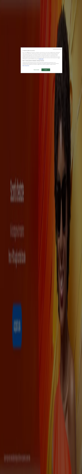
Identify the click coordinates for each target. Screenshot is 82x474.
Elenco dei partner (26, 65)
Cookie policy (41, 58)
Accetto (45, 69)
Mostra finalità (36, 69)
